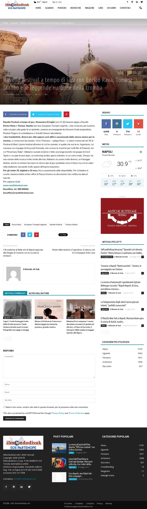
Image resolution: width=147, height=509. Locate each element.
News (104, 293)
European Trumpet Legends (35, 224)
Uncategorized (107, 257)
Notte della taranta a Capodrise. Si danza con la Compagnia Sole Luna (73, 251)
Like (106, 120)
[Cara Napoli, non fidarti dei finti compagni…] (59, 477)
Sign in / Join (57, 2)
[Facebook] (127, 2)
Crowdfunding (107, 466)
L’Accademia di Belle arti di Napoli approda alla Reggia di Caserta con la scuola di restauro (23, 252)
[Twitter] (142, 2)
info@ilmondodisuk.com (25, 478)
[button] (140, 8)
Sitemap (108, 503)
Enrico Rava (16, 224)
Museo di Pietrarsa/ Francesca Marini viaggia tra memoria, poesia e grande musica (48, 324)
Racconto (106, 366)
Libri (100, 8)
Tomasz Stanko (71, 224)
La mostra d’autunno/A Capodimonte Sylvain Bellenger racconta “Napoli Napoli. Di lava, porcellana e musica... (120, 285)
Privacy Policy (58, 413)
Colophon (90, 503)
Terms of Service (76, 413)
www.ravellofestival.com (15, 185)
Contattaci (125, 8)
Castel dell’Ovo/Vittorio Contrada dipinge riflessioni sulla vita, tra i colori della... (80, 461)
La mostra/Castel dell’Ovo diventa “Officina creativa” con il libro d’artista (82, 447)
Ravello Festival (56, 224)
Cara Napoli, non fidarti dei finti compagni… (80, 474)
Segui (116, 120)
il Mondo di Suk (12, 94)
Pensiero (62, 8)
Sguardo (49, 8)
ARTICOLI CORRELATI (15, 293)
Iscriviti (138, 120)
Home (38, 8)
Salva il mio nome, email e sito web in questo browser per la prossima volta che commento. (47, 407)
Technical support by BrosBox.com (78, 506)
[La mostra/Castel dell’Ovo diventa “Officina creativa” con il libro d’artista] (59, 448)
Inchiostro (75, 8)
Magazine (89, 8)
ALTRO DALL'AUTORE (39, 293)
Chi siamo (111, 8)
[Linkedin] (137, 2)
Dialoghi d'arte (107, 475)
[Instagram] (132, 2)
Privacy (100, 503)
